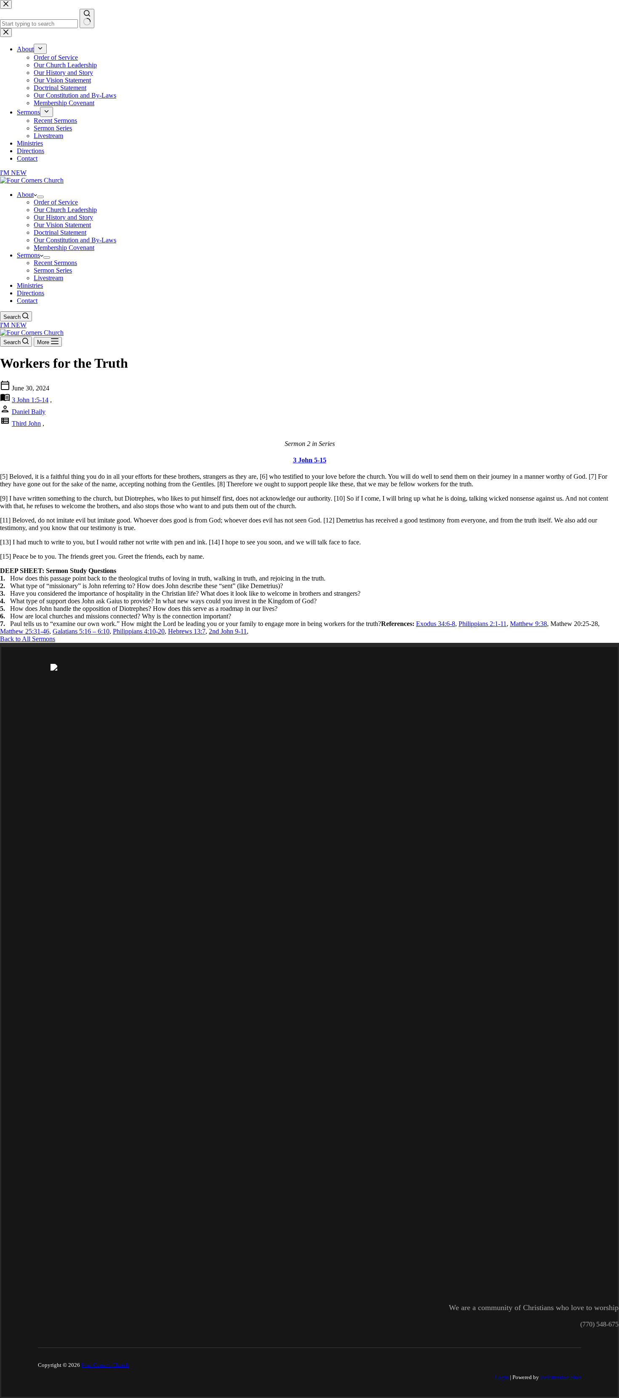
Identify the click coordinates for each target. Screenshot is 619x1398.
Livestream (48, 277)
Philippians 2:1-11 (483, 623)
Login (502, 1377)
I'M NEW (13, 325)
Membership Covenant (64, 247)
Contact (27, 300)
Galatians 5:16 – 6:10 (81, 631)
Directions (30, 293)
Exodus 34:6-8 (435, 623)
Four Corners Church (105, 1365)
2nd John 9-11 (228, 631)
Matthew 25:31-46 (24, 631)
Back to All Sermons (27, 638)
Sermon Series (53, 270)
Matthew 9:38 (528, 623)
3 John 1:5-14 (30, 399)
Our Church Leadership (65, 209)
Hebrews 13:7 (186, 631)
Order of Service (56, 202)
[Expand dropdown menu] (40, 197)
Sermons (28, 255)
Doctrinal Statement (60, 232)
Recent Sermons (55, 262)
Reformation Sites (560, 1377)
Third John (26, 423)
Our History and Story (63, 217)
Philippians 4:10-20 (139, 631)
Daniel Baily (28, 411)
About (25, 194)
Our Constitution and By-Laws (75, 240)
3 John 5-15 (309, 460)
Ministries (30, 285)
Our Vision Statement (62, 224)
